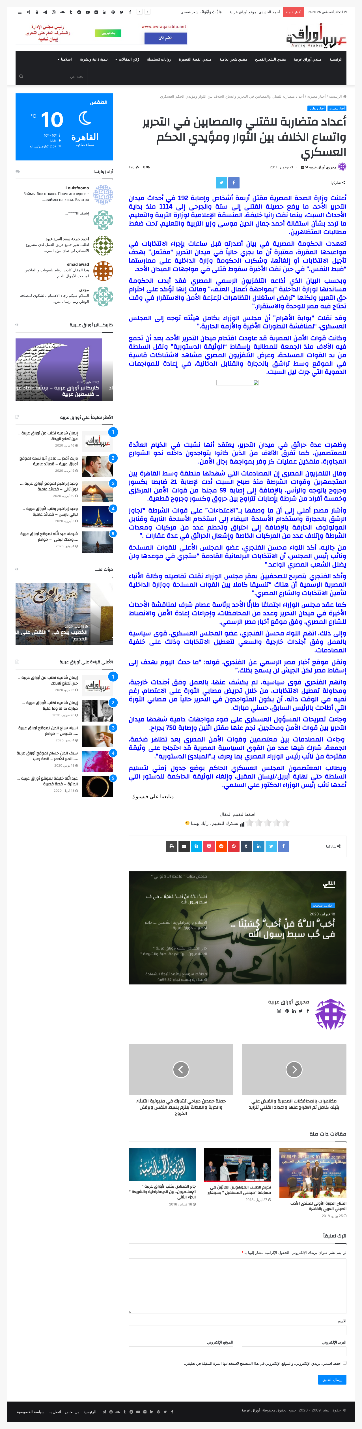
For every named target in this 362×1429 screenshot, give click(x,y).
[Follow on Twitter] (306, 167)
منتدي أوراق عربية (308, 59)
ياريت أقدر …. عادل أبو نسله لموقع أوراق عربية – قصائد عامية (49, 461)
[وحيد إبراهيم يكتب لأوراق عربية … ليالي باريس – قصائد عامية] (97, 516)
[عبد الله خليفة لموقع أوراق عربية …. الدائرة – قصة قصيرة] (97, 786)
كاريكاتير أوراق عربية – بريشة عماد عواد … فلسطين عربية (66, 391)
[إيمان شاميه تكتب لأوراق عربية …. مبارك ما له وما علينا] (97, 711)
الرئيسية (335, 59)
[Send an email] (302, 167)
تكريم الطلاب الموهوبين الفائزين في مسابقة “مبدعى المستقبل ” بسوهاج (239, 1190)
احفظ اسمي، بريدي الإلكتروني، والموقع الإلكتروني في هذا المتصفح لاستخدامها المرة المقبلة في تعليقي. (263, 1363)
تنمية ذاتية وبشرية (94, 59)
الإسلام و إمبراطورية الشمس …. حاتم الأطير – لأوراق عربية (280, 928)
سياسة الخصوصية (30, 1411)
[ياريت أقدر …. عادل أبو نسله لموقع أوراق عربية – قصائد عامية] (97, 466)
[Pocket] (209, 846)
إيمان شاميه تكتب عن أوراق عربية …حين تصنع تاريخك (48, 436)
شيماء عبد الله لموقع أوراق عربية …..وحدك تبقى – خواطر (49, 536)
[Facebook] (234, 182)
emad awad (78, 264)
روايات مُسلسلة (159, 59)
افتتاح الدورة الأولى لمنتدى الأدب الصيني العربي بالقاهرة (318, 1206)
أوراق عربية (251, 1410)
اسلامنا (66, 59)
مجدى (84, 289)
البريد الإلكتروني (334, 1342)
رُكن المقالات (129, 59)
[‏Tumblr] (246, 846)
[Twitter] (221, 182)
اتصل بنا (54, 1411)
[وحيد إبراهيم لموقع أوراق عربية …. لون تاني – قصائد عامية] (97, 491)
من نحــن (72, 1411)
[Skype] (196, 846)
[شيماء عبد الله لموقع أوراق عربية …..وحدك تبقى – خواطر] (97, 542)
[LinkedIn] (258, 846)
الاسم (342, 1321)
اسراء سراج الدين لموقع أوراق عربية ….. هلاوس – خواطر (48, 730)
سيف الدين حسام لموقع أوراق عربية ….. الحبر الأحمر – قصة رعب (47, 756)
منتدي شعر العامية (233, 59)
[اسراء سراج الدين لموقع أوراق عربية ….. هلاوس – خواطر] (97, 736)
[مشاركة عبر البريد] (184, 846)
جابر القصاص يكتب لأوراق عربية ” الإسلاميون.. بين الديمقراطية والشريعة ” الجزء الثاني (162, 1192)
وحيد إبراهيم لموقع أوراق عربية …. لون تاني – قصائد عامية (49, 486)
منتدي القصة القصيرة (195, 59)
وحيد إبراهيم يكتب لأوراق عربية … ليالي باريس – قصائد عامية (50, 511)
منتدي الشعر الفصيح (270, 59)
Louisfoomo (77, 187)
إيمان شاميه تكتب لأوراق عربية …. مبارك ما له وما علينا (50, 705)
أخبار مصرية (316, 96)
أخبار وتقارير (317, 108)
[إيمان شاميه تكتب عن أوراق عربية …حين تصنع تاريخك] (97, 441)
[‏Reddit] (221, 846)
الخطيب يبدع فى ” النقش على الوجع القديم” (70, 635)
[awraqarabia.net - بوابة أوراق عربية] (316, 35)
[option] (237, 927)
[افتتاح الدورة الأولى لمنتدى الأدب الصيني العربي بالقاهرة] (312, 1173)
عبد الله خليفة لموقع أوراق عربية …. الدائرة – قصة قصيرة (47, 781)
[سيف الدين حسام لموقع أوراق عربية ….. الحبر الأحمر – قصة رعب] (97, 761)
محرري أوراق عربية (322, 167)
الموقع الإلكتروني (220, 1342)
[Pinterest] (234, 846)
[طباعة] (171, 846)
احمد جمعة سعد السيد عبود (67, 238)
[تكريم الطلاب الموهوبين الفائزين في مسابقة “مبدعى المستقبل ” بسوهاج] (237, 1165)
